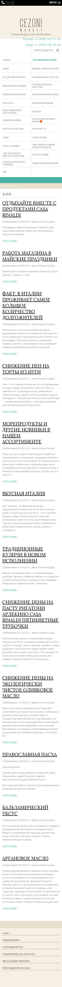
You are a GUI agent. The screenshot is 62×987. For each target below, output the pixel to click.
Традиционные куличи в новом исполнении (24, 555)
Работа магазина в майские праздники (29, 256)
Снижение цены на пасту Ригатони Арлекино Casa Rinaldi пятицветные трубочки (30, 614)
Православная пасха (29, 754)
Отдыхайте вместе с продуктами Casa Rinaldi (29, 209)
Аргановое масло (25, 858)
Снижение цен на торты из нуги (25, 369)
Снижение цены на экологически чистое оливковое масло (27, 687)
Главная (6, 186)
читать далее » (9, 241)
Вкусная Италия (23, 493)
